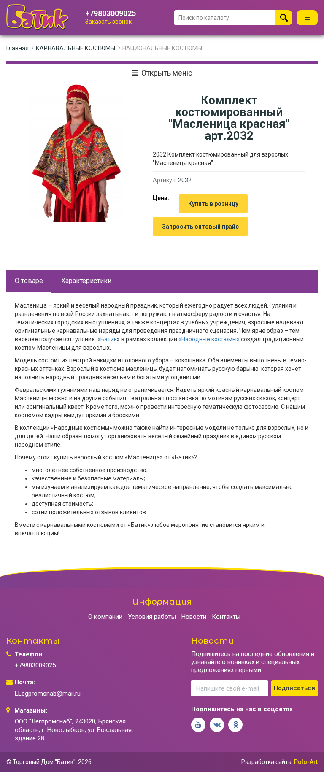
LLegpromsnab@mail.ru (48, 693)
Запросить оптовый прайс (200, 226)
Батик (108, 339)
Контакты (226, 617)
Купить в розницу (213, 203)
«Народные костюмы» (209, 339)
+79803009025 (110, 13)
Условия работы (152, 617)
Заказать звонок (108, 21)
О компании (105, 617)
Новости (193, 617)
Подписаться (294, 688)
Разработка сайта (266, 762)
